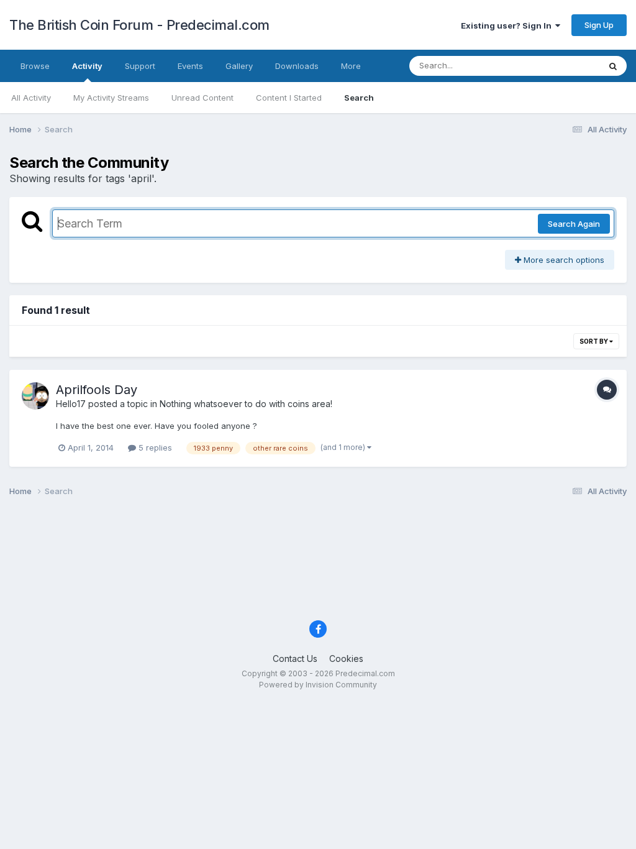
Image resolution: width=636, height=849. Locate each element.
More (351, 66)
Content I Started (289, 98)
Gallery (239, 66)
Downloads (297, 66)
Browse (35, 66)
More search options (562, 260)
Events (190, 66)
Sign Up (599, 25)
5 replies (154, 447)
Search (359, 98)
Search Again (574, 224)
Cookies (346, 658)
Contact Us (295, 658)
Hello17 (71, 403)
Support (140, 66)
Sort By (594, 341)
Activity (87, 66)
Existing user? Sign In (508, 25)
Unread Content (202, 98)
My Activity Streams (111, 98)
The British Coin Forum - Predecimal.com (139, 25)
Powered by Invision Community (318, 684)
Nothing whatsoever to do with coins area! (246, 403)
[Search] (613, 66)
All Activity (31, 98)
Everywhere (561, 65)
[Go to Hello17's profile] (35, 396)
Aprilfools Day (96, 389)
